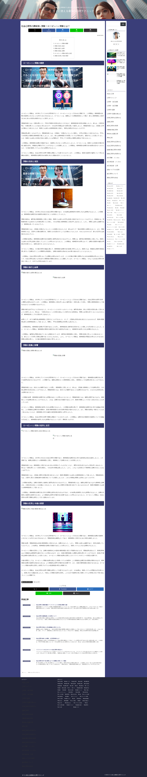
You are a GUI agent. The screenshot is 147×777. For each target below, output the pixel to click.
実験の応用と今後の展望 (61, 55)
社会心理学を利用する (27, 582)
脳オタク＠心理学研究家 (116, 41)
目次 (60, 40)
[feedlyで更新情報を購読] (116, 44)
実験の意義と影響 (60, 50)
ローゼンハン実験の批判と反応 (63, 53)
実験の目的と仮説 (60, 46)
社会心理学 (37, 582)
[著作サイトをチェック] (114, 44)
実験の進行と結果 (60, 48)
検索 (123, 24)
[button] (90, 30)
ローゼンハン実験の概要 (61, 43)
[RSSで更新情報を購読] (118, 44)
